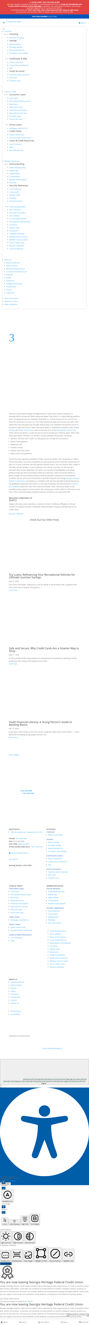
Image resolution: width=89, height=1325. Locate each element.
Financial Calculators (17, 213)
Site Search (13, 859)
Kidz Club (13, 78)
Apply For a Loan (11, 301)
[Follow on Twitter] (16, 807)
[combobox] (44, 1072)
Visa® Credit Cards (16, 135)
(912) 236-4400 (35, 6)
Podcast (14, 988)
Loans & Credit (10, 92)
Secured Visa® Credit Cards (20, 138)
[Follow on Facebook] (11, 807)
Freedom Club (14, 81)
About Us (8, 260)
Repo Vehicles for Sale (18, 113)
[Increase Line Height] (3, 1206)
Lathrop (12, 430)
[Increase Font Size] (3, 1182)
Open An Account (11, 298)
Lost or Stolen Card (16, 243)
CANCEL (30, 1301)
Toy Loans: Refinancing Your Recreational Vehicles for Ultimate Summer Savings (42, 576)
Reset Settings (6, 1264)
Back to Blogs (14, 755)
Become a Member (16, 246)
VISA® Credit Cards (18, 927)
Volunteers (10, 281)
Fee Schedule (14, 216)
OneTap (12, 1181)
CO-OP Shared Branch (18, 219)
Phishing (12, 198)
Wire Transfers (15, 210)
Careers (9, 290)
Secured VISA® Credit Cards (21, 930)
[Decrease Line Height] (3, 1212)
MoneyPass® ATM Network (19, 222)
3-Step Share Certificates (19, 65)
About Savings (14, 44)
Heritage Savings (15, 47)
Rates (11, 147)
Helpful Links (14, 228)
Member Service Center (18, 240)
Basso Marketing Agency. (52, 1048)
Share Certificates (16, 62)
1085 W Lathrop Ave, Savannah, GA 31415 (27, 832)
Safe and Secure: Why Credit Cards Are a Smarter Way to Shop (44, 649)
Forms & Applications (17, 207)
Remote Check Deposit (18, 180)
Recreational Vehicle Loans (19, 101)
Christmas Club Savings (18, 53)
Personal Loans (15, 116)
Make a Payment (11, 304)
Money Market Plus (16, 50)
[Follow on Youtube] (27, 807)
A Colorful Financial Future (16, 272)
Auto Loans (13, 98)
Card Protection (15, 189)
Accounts (8, 31)
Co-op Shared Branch (58, 940)
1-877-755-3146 (28, 793)
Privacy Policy (16, 1011)
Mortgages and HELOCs (18, 128)
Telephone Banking (16, 234)
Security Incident (15, 201)
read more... (13, 590)
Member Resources (12, 161)
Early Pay (12, 183)
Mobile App (13, 171)
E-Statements (14, 177)
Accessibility (15, 1014)
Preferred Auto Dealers (18, 110)
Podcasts (9, 275)
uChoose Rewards (16, 249)
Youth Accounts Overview (19, 75)
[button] (1, 1086)
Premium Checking (16, 38)
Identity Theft (14, 195)
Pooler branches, (25, 430)
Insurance (13, 225)
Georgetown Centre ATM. (66, 430)
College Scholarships (14, 284)
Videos (8, 278)
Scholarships (11, 287)
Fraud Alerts (14, 192)
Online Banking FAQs (17, 168)
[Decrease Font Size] (3, 1188)
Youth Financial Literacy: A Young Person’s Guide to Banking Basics (40, 723)
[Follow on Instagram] (21, 807)
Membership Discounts (18, 237)
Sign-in (83, 23)
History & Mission (13, 263)
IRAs (11, 68)
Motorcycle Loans (16, 107)
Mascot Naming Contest (15, 269)
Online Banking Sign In (19, 853)
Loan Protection (15, 144)
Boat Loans (13, 104)
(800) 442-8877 (23, 844)
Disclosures (13, 231)
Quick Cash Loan (15, 119)
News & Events (12, 266)
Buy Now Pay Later (16, 150)
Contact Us (10, 293)
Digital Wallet (14, 174)
